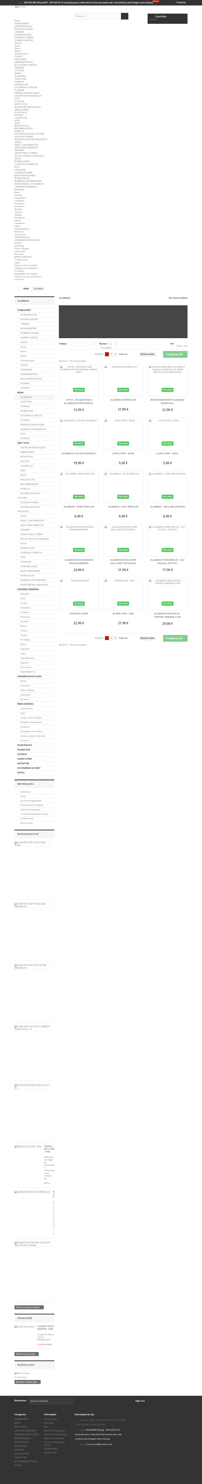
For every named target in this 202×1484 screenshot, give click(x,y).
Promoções (24, 1318)
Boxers (18, 209)
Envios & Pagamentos (31, 801)
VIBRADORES (21, 110)
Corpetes (19, 201)
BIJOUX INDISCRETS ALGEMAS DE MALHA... (167, 401)
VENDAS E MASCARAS (26, 93)
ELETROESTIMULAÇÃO (27, 107)
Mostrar (103, 344)
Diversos (19, 254)
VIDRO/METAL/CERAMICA (29, 184)
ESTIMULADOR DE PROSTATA (30, 139)
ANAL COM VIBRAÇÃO (26, 145)
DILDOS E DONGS (23, 136)
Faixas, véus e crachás (25, 265)
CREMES (19, 32)
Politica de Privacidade (31, 805)
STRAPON (20, 170)
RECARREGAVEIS (23, 128)
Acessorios (20, 234)
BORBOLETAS (21, 161)
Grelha (179, 346)
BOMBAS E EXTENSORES (27, 181)
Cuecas (18, 212)
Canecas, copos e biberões (28, 276)
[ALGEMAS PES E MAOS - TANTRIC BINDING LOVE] (167, 590)
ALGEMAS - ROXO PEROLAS (78, 507)
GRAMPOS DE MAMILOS (27, 96)
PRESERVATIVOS (23, 62)
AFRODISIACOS (23, 26)
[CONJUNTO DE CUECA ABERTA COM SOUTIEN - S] (33, 1028)
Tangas (18, 215)
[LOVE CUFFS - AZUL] (167, 430)
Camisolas (19, 251)
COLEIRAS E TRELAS (25, 87)
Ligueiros (19, 223)
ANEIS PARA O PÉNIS (25, 153)
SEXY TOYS (20, 104)
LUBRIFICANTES (23, 40)
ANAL (17, 142)
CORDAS (19, 82)
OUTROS (19, 70)
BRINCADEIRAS (22, 257)
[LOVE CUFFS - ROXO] (123, 430)
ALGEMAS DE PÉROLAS (123, 400)
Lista (186, 346)
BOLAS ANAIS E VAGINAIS (28, 156)
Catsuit (18, 195)
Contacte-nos (50, 1419)
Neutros (18, 43)
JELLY (17, 123)
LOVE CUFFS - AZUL (167, 453)
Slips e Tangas (21, 248)
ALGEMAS (20, 76)
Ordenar (63, 344)
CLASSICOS (20, 118)
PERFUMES (20, 59)
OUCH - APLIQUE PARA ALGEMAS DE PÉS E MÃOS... (79, 401)
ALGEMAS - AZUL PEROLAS (123, 507)
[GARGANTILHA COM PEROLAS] (32, 1192)
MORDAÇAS (21, 84)
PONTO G (19, 131)
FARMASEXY (21, 23)
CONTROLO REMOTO (26, 164)
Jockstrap (19, 245)
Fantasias (19, 203)
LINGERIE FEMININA (25, 187)
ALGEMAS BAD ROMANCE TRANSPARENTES (78, 561)
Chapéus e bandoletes (25, 268)
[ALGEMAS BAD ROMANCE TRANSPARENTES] (78, 537)
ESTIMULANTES (23, 29)
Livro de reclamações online (34, 814)
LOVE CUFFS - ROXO (123, 453)
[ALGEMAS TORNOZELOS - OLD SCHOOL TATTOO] (167, 537)
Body (17, 192)
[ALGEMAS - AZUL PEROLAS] (123, 484)
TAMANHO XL (22, 237)
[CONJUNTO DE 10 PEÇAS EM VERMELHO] (33, 966)
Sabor (17, 48)
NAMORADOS (24, 745)
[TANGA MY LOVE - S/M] (27, 1146)
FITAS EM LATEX (79, 613)
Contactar (181, 2)
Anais (17, 46)
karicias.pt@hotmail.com (99, 1444)
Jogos (17, 262)
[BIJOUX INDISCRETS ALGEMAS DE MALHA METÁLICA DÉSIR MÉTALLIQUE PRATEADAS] (167, 377)
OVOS (17, 158)
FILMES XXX (23, 750)
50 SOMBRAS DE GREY (29, 768)
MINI (17, 120)
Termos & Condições (30, 810)
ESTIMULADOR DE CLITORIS (29, 134)
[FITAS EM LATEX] (78, 590)
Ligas (17, 226)
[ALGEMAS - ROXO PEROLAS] (78, 484)
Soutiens (19, 231)
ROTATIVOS (20, 112)
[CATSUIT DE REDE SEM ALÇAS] (33, 1086)
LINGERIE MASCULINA (27, 240)
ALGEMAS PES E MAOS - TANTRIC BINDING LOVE (167, 615)
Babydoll (19, 189)
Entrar (156, 1)
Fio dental (19, 217)
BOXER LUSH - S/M (123, 613)
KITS (17, 98)
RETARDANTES (22, 35)
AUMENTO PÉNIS (24, 37)
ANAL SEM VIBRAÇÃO (26, 147)
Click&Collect (27, 818)
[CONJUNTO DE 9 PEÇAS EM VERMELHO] (33, 905)
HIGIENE (19, 68)
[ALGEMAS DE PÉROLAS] (123, 377)
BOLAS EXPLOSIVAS (25, 65)
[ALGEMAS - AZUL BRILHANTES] (167, 484)
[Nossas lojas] (34, 1373)
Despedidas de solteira (26, 274)
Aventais (19, 271)
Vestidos (19, 206)
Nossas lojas (26, 823)
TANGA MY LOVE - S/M (49, 1149)
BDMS (17, 73)
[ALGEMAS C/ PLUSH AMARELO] (78, 430)
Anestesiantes (21, 54)
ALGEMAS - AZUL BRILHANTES (167, 507)
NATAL (21, 773)
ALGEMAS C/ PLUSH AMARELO (78, 453)
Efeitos (17, 51)
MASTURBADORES (24, 175)
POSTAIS (22, 754)
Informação (25, 784)
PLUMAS (19, 90)
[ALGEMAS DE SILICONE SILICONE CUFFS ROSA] (123, 537)
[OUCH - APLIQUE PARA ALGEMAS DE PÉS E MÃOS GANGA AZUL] (78, 377)
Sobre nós (25, 792)
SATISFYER (23, 763)
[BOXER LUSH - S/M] (123, 590)
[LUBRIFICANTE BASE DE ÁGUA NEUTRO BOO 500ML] (33, 1244)
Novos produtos (28, 834)
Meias (17, 220)
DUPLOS (18, 115)
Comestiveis (21, 260)
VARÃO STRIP (24, 759)
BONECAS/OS (21, 178)
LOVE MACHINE (23, 172)
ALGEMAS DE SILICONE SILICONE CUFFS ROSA (123, 561)
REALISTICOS (21, 126)
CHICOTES (20, 79)
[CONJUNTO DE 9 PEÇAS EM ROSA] (33, 844)
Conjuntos (20, 198)
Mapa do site (50, 1452)
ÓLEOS (18, 56)
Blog (22, 796)
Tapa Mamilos (21, 229)
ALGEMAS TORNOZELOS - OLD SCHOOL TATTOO (167, 561)
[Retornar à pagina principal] (17, 288)
